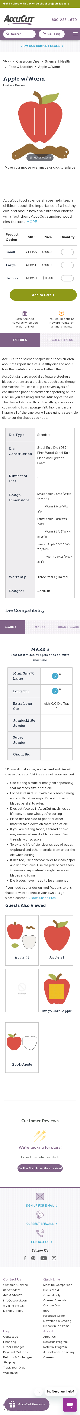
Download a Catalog (57, 1320)
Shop (7, 61)
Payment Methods (15, 1352)
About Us (49, 1336)
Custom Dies (52, 1305)
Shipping (9, 1362)
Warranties (10, 1372)
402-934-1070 (13, 1295)
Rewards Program (55, 1341)
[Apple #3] (22, 935)
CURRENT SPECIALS (40, 1224)
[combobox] (21, 34)
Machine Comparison (57, 1284)
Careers (49, 1357)
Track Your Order (15, 1367)
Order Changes (14, 1347)
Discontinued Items (56, 1326)
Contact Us (10, 1336)
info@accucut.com (15, 1300)
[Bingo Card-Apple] (56, 988)
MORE (31, 222)
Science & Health (57, 61)
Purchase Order (54, 1315)
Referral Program (55, 1347)
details (20, 340)
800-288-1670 (64, 20)
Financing (9, 1341)
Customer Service (15, 1284)
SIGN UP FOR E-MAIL (40, 1205)
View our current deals (40, 46)
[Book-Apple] (22, 1042)
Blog (46, 1310)
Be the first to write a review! (40, 1168)
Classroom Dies (27, 61)
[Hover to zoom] (40, 125)
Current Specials (54, 1300)
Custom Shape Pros (42, 898)
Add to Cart (41, 295)
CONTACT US (40, 1242)
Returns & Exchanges (17, 1357)
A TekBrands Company (58, 1352)
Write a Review (15, 85)
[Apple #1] (56, 935)
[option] (7, 61)
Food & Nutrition (21, 67)
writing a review (61, 326)
